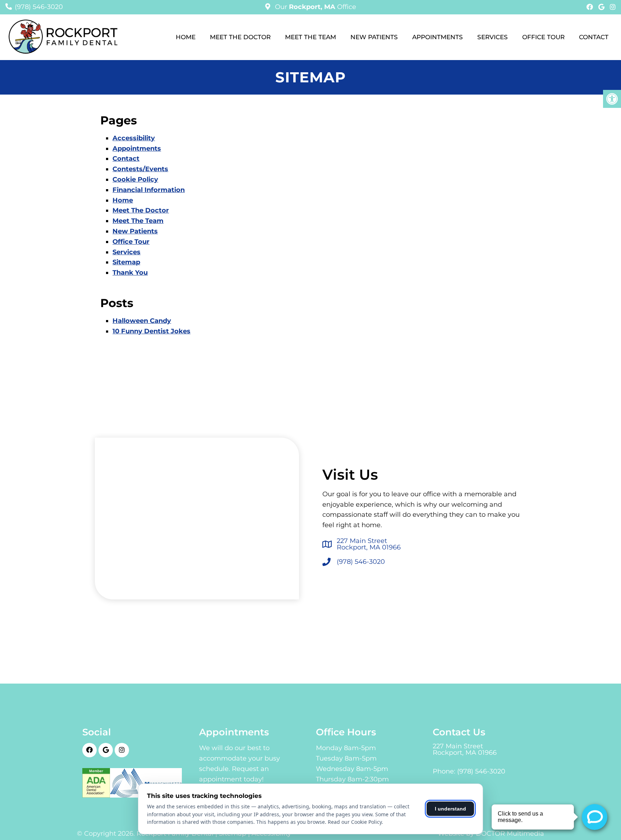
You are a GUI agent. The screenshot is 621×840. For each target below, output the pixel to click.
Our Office (314, 7)
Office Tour (543, 37)
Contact (593, 37)
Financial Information (148, 190)
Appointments (437, 37)
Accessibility (133, 138)
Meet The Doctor (140, 210)
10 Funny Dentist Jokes (151, 331)
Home (186, 37)
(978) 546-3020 (39, 7)
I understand (450, 809)
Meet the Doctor (240, 37)
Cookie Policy (135, 179)
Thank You (130, 273)
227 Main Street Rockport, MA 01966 (369, 544)
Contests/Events (140, 169)
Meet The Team (310, 37)
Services (492, 37)
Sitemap (126, 262)
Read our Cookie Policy (355, 821)
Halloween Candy (141, 321)
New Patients (374, 37)
